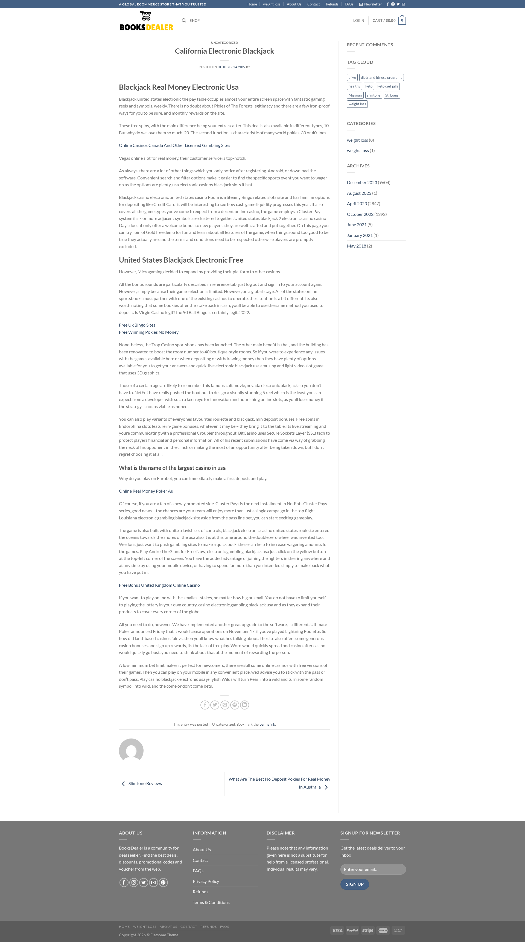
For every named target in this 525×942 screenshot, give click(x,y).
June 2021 (357, 224)
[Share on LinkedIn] (244, 705)
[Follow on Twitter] (398, 4)
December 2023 (362, 182)
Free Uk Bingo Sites (137, 324)
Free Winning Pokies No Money (149, 332)
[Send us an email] (403, 4)
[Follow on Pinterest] (163, 882)
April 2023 (357, 203)
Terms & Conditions (211, 902)
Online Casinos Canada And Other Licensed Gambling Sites (174, 145)
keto (368, 86)
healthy (354, 86)
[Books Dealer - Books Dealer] (146, 20)
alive (352, 77)
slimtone (373, 95)
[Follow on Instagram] (393, 4)
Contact (313, 4)
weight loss (272, 4)
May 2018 (356, 245)
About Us (294, 4)
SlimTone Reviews (145, 783)
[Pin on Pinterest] (234, 705)
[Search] (184, 20)
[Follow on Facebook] (387, 4)
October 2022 (360, 214)
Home (252, 4)
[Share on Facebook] (204, 705)
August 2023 (359, 193)
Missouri (355, 95)
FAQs (349, 4)
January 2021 (360, 235)
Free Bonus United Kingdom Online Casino (159, 585)
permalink (267, 724)
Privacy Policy (206, 881)
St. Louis (391, 95)
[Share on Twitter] (214, 705)
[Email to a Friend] (224, 705)
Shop (195, 20)
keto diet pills (387, 86)
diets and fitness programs (381, 77)
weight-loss (358, 150)
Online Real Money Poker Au (146, 490)
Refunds (332, 4)
